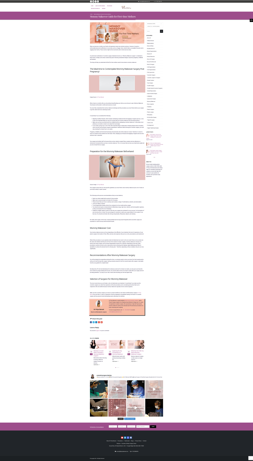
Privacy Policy (138, 439)
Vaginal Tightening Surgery (153, 128)
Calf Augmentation (151, 67)
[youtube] (122, 436)
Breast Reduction (151, 56)
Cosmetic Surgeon (151, 75)
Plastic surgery (150, 112)
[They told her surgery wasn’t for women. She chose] (154, 387)
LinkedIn (96, 322)
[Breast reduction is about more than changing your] (117, 406)
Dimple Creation (150, 80)
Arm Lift (149, 38)
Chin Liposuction (150, 72)
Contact (144, 439)
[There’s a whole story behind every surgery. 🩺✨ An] (136, 387)
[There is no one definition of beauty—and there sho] (99, 387)
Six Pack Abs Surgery (151, 117)
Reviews (103, 8)
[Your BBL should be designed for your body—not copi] (136, 406)
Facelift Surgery (150, 85)
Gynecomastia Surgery (152, 93)
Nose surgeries (150, 104)
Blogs (132, 439)
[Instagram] (96, 1)
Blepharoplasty (150, 43)
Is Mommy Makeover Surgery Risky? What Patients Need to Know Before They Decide (156, 143)
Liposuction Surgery (151, 98)
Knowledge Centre (151, 23)
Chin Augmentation (151, 69)
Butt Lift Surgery (150, 64)
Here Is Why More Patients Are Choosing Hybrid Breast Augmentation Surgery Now (156, 150)
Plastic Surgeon (150, 109)
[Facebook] (91, 1)
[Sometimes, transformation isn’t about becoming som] (154, 406)
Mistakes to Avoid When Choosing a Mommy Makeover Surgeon (156, 136)
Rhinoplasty (149, 114)
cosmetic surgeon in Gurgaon (153, 77)
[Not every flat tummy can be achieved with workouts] (117, 387)
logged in (98, 330)
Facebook (91, 322)
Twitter (94, 322)
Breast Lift (149, 53)
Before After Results (95, 8)
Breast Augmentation (151, 51)
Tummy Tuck (150, 122)
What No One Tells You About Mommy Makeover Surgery (118, 352)
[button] (115, 365)
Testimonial (126, 439)
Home (92, 5)
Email (102, 322)
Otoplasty (149, 106)
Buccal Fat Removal (151, 61)
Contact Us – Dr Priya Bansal (153, 26)
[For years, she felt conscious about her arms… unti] (99, 406)
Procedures (109, 5)
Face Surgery (150, 83)
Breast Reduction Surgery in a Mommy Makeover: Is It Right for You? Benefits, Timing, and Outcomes (137, 354)
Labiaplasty (149, 96)
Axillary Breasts (150, 40)
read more (96, 361)
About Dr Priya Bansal (100, 5)
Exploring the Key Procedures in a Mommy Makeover (99, 352)
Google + (99, 322)
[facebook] (131, 436)
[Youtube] (93, 1)
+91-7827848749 (134, 449)
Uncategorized (150, 125)
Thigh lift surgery (151, 120)
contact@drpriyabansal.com (115, 311)
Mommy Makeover (151, 101)
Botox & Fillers (150, 46)
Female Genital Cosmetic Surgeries (154, 88)
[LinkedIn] (98, 1)
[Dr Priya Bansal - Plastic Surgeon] (126, 7)
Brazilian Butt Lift (151, 48)
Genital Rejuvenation (151, 90)
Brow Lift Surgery (151, 59)
